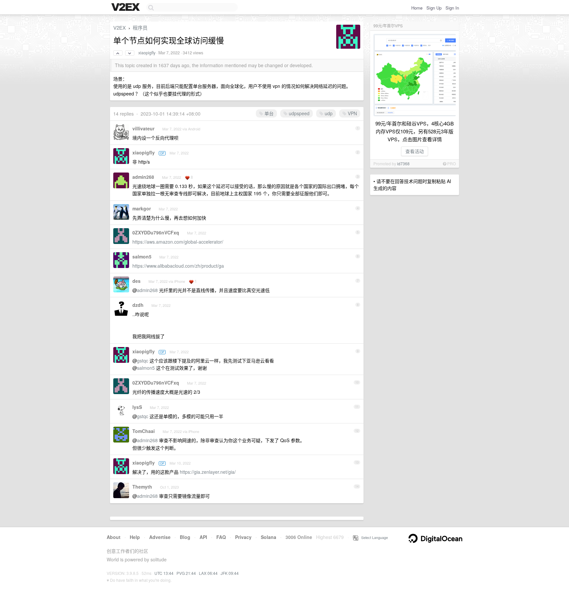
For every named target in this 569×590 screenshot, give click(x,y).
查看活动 (414, 151)
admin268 (143, 177)
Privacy (243, 537)
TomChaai (143, 431)
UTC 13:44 (164, 573)
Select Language (373, 537)
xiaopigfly (146, 53)
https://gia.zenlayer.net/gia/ (208, 472)
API (203, 537)
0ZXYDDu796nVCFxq (155, 232)
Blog (185, 537)
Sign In (452, 8)
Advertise (160, 537)
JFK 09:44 (230, 573)
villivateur (143, 128)
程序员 (140, 27)
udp (328, 113)
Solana (268, 537)
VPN (351, 113)
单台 (268, 113)
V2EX (119, 27)
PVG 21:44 (186, 573)
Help (135, 537)
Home (416, 8)
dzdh (138, 305)
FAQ (221, 537)
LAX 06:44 (208, 573)
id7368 (403, 163)
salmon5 (141, 256)
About (114, 537)
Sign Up (434, 8)
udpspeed (298, 113)
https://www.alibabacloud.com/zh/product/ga (178, 265)
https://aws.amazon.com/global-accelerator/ (177, 241)
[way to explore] (126, 7)
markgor (141, 208)
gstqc (142, 360)
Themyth (142, 486)
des (136, 281)
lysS (137, 407)
